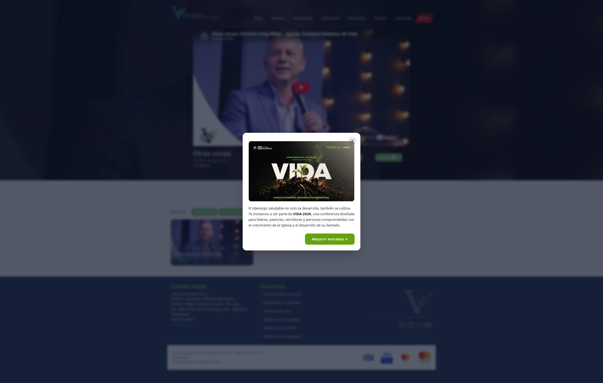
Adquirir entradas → (330, 239)
